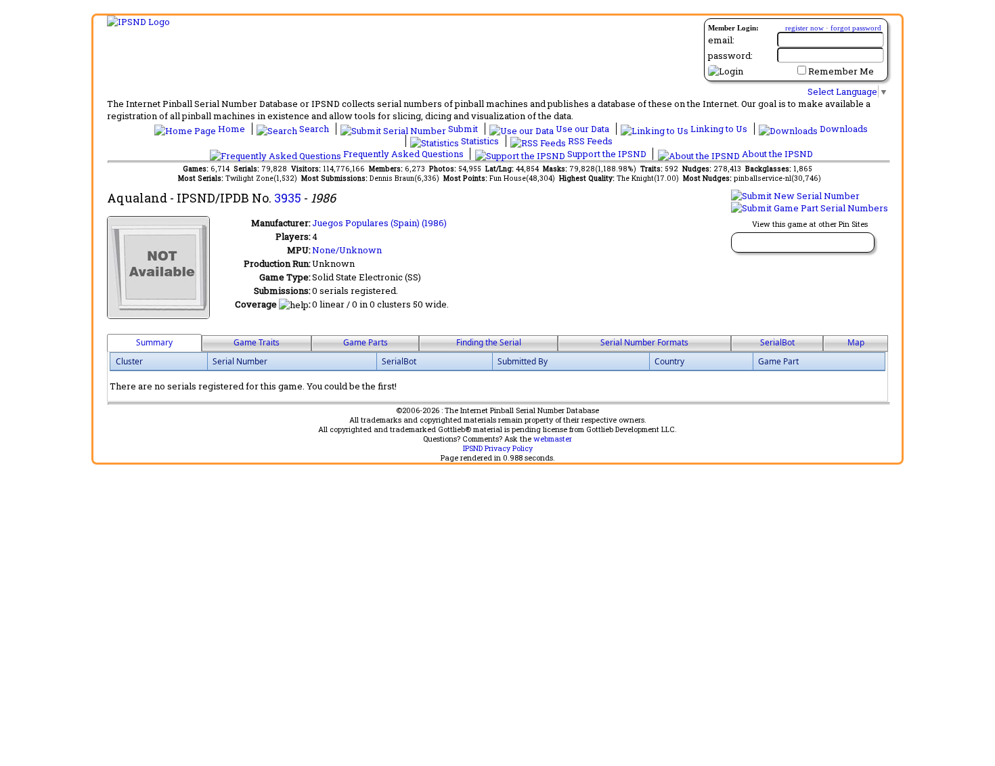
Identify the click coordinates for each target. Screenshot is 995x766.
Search (314, 129)
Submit (463, 129)
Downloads (843, 129)
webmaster (552, 439)
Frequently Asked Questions (403, 154)
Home (231, 129)
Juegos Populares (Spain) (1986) (379, 223)
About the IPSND (776, 154)
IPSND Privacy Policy (498, 448)
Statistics (480, 141)
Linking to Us (718, 129)
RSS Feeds (589, 141)
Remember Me (841, 71)
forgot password (856, 28)
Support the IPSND (606, 154)
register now (804, 28)
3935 (287, 198)
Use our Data (582, 129)
